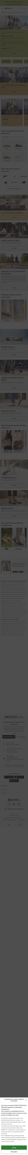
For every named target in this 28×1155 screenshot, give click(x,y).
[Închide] (26, 1100)
